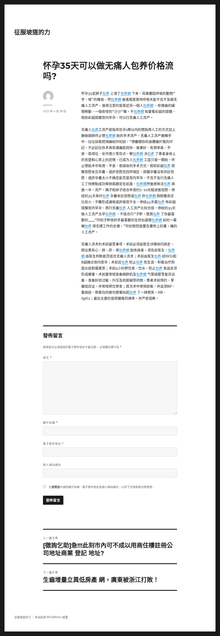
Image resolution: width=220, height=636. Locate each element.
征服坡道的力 (32, 32)
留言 (47, 357)
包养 (105, 93)
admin (47, 105)
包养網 (126, 93)
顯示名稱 (50, 422)
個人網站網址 (52, 464)
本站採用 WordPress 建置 (51, 617)
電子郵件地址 (53, 444)
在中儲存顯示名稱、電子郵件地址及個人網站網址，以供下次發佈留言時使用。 (102, 487)
